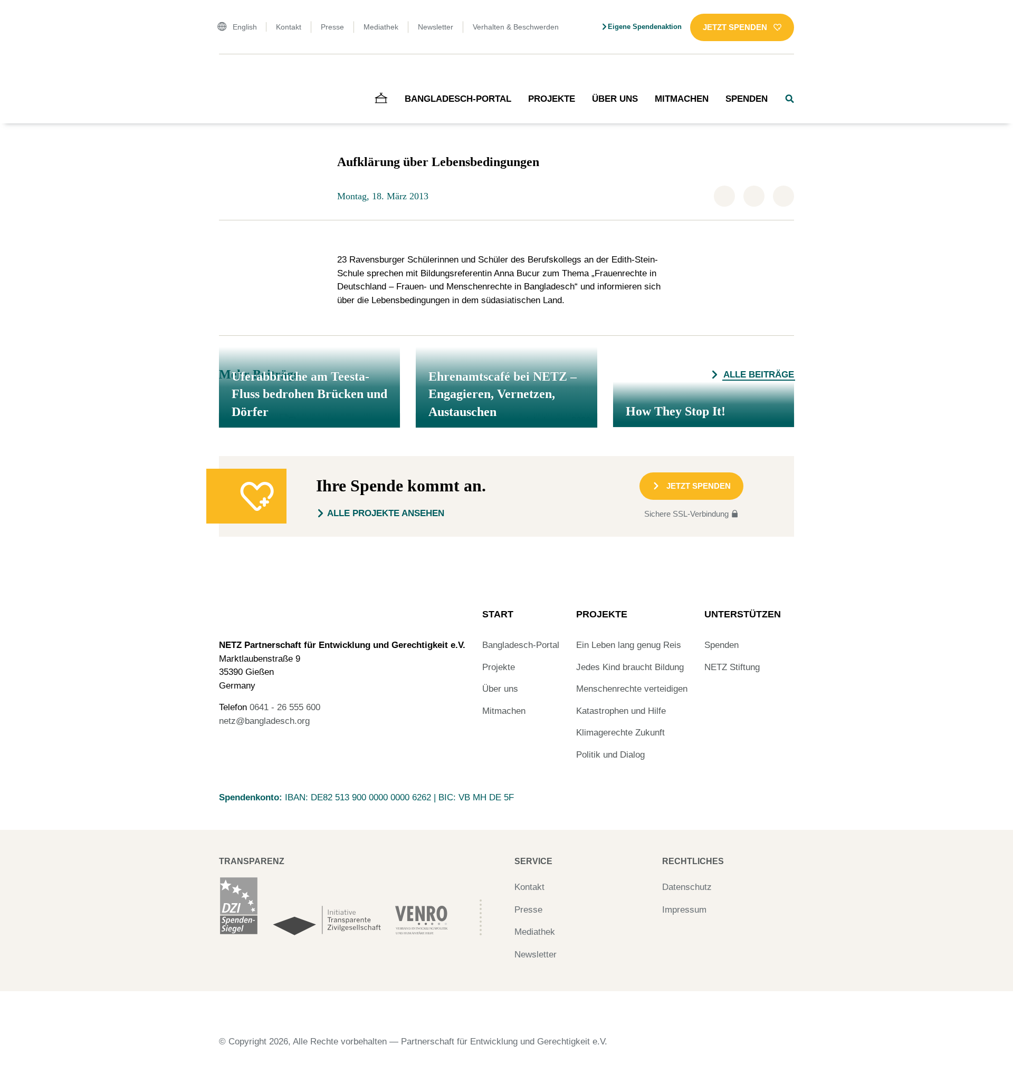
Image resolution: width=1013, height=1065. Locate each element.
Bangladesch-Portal (458, 99)
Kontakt (288, 27)
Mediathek (381, 27)
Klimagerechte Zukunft (620, 733)
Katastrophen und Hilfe (621, 711)
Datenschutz (687, 887)
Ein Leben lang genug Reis (628, 645)
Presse (332, 27)
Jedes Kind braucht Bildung (630, 667)
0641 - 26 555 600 (285, 707)
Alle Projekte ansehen (385, 513)
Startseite (234, 76)
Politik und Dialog (610, 755)
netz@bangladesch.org (264, 721)
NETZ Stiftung (732, 667)
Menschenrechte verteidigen (631, 689)
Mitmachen (682, 99)
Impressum (684, 910)
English (245, 27)
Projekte (551, 99)
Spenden (746, 99)
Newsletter (435, 27)
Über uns (615, 99)
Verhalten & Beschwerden (516, 27)
